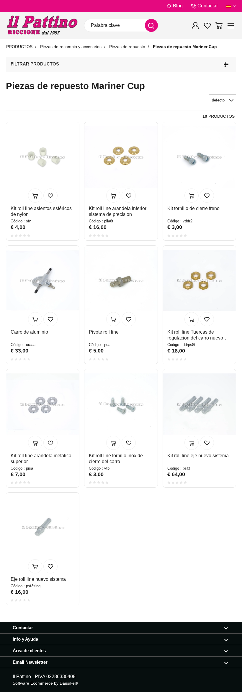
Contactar (207, 6)
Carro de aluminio (29, 331)
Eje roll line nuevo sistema (38, 579)
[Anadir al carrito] (35, 195)
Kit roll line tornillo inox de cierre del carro (116, 458)
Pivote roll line (104, 331)
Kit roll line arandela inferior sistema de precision (117, 211)
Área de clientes (29, 650)
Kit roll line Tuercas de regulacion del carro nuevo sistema (195, 335)
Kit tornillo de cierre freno (193, 208)
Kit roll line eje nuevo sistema (198, 455)
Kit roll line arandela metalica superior (41, 458)
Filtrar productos (35, 63)
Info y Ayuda (25, 639)
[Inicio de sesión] (195, 25)
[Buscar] (151, 25)
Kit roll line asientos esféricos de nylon (41, 211)
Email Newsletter (30, 662)
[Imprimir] (50, 195)
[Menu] (230, 25)
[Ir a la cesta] (219, 25)
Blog (178, 6)
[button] (222, 100)
